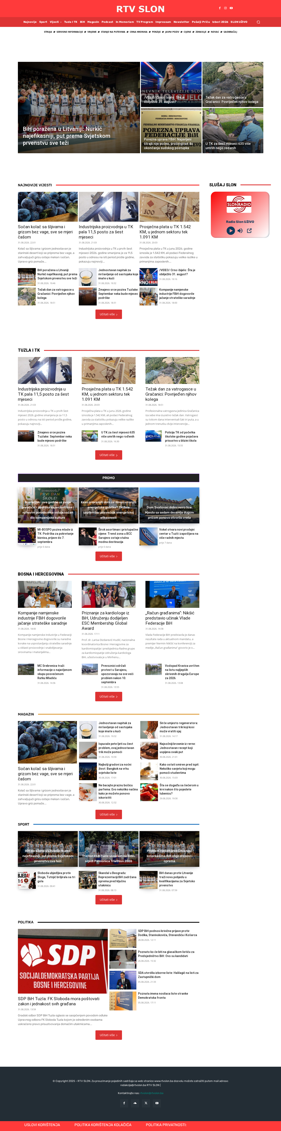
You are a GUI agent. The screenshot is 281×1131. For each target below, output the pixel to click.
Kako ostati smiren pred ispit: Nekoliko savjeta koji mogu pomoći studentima (179, 768)
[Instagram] (225, 8)
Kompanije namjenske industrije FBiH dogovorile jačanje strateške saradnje (177, 293)
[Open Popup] (249, 231)
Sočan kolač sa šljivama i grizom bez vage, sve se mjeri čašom (45, 232)
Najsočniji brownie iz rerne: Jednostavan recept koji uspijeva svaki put (178, 748)
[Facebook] (220, 8)
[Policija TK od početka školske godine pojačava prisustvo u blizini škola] (153, 436)
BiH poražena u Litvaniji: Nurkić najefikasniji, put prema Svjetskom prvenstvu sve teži (57, 274)
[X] (146, 1103)
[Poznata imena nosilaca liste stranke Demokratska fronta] (122, 1001)
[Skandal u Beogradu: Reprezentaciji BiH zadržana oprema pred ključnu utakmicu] (88, 880)
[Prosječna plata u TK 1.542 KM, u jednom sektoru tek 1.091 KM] (169, 207)
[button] (258, 22)
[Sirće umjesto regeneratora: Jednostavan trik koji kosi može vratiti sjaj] (149, 730)
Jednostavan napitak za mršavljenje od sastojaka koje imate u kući (118, 274)
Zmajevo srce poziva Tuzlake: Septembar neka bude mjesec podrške (118, 293)
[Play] (231, 230)
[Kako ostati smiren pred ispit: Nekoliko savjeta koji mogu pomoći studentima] (149, 771)
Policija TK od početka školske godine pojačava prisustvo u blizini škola (181, 436)
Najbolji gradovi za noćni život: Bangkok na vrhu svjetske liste (115, 768)
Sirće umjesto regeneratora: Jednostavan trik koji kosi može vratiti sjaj (179, 727)
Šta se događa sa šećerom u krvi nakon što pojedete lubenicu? (179, 789)
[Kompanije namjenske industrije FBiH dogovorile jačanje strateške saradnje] (148, 296)
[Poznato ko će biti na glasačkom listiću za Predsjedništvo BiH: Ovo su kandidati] (122, 959)
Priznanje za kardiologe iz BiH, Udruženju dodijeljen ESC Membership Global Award (105, 620)
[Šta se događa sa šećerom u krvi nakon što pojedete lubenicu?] (149, 792)
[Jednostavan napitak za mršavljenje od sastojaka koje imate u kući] (88, 277)
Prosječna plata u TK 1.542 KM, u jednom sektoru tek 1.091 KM (165, 232)
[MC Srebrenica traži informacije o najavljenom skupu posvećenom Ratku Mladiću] (26, 669)
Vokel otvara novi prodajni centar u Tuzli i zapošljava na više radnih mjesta (178, 533)
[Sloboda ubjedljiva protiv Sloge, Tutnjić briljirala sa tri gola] (27, 880)
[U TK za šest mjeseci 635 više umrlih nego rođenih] (232, 130)
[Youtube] (231, 8)
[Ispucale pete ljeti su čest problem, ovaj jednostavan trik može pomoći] (88, 750)
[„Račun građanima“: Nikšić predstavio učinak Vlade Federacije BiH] (172, 594)
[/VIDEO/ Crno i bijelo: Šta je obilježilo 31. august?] (171, 84)
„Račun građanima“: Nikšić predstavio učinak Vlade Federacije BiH (169, 618)
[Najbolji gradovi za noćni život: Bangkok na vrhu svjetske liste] (88, 771)
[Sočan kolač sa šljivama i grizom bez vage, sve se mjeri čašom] (48, 207)
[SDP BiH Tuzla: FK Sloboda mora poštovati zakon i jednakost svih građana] (63, 961)
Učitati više (107, 314)
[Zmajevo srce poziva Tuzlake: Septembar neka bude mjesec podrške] (88, 296)
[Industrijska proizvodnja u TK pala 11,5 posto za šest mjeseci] (109, 207)
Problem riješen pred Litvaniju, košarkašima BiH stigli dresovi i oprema (169, 856)
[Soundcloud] (135, 1103)
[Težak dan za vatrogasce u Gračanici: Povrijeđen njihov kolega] (232, 84)
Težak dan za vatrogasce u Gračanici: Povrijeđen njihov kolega (56, 293)
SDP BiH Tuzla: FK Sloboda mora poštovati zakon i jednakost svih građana (58, 1001)
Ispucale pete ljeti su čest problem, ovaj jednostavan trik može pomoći (116, 748)
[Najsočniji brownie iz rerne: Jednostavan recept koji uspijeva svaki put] (149, 750)
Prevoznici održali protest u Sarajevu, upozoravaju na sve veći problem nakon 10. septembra (117, 674)
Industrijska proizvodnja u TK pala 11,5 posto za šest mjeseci (106, 232)
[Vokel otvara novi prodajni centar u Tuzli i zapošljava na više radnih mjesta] (148, 536)
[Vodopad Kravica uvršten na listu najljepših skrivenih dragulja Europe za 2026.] (153, 669)
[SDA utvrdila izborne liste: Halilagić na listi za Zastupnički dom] (122, 980)
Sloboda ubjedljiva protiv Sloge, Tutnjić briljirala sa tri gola (56, 877)
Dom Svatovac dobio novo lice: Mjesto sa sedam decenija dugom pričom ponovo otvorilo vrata (169, 512)
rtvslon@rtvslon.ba (151, 1093)
